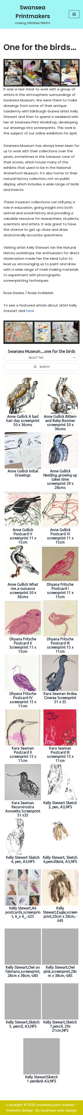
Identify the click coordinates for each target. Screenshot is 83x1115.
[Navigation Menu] (74, 14)
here (30, 310)
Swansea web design (59, 1110)
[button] (41, 357)
